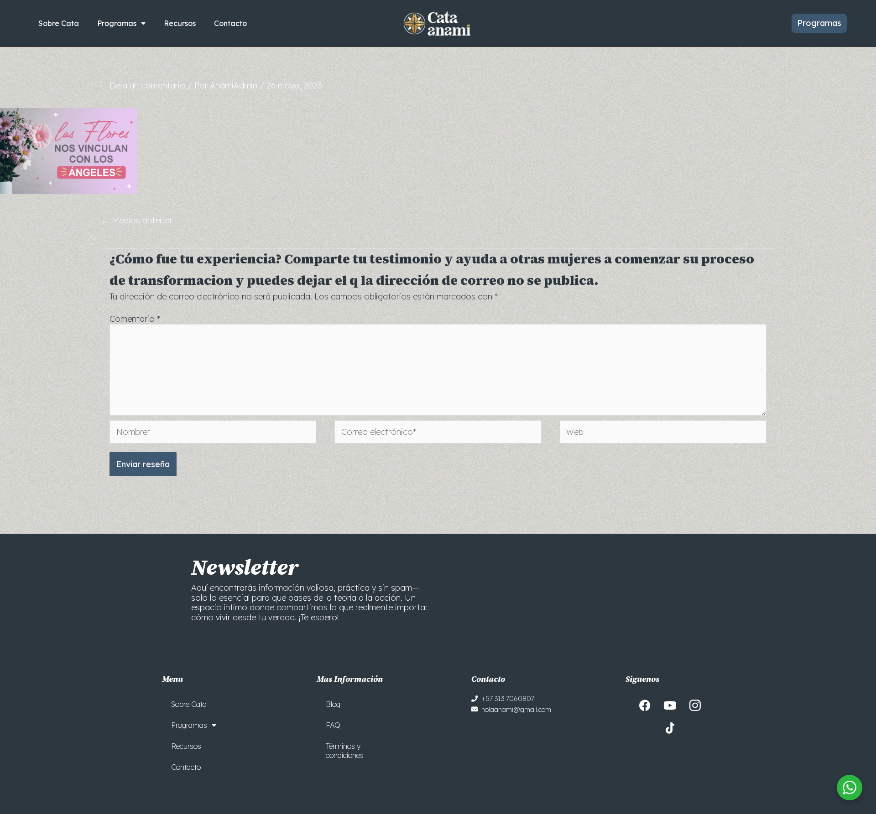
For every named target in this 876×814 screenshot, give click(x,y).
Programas (116, 23)
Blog (333, 704)
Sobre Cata (58, 23)
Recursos (180, 23)
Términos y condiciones (345, 751)
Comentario (135, 319)
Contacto (230, 23)
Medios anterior (136, 220)
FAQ (333, 725)
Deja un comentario (147, 85)
